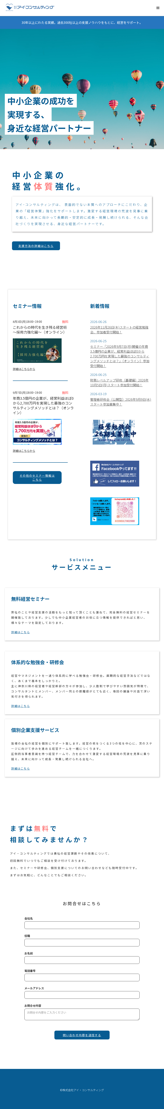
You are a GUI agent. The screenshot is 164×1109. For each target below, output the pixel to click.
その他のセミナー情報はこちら (37, 478)
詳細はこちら (20, 632)
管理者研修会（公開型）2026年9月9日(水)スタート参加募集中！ (120, 402)
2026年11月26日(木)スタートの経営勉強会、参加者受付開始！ (119, 329)
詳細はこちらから (24, 369)
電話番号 (30, 971)
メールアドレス (34, 988)
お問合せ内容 (32, 1006)
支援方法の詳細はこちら (36, 246)
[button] (158, 8)
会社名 (28, 918)
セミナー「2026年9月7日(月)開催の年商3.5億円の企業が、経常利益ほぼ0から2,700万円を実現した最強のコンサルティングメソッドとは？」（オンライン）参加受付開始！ (119, 356)
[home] (30, 7)
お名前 (28, 953)
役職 (27, 936)
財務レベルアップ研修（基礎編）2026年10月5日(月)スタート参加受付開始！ (119, 382)
